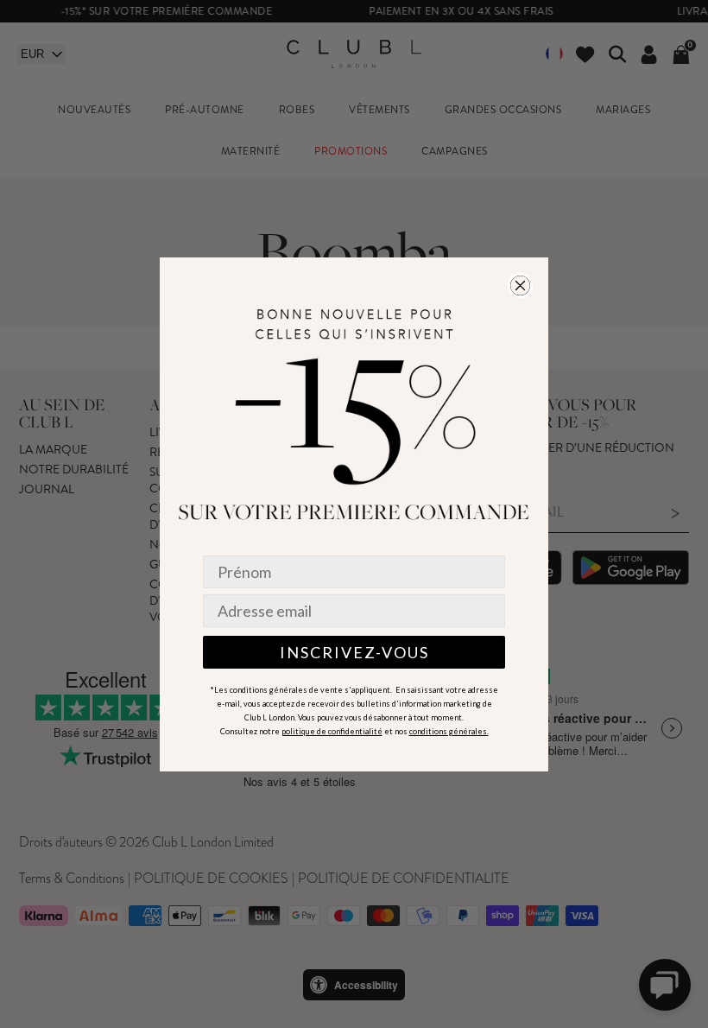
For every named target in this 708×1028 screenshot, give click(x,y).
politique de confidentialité (331, 731)
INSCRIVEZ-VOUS (354, 652)
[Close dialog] (520, 285)
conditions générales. (449, 731)
